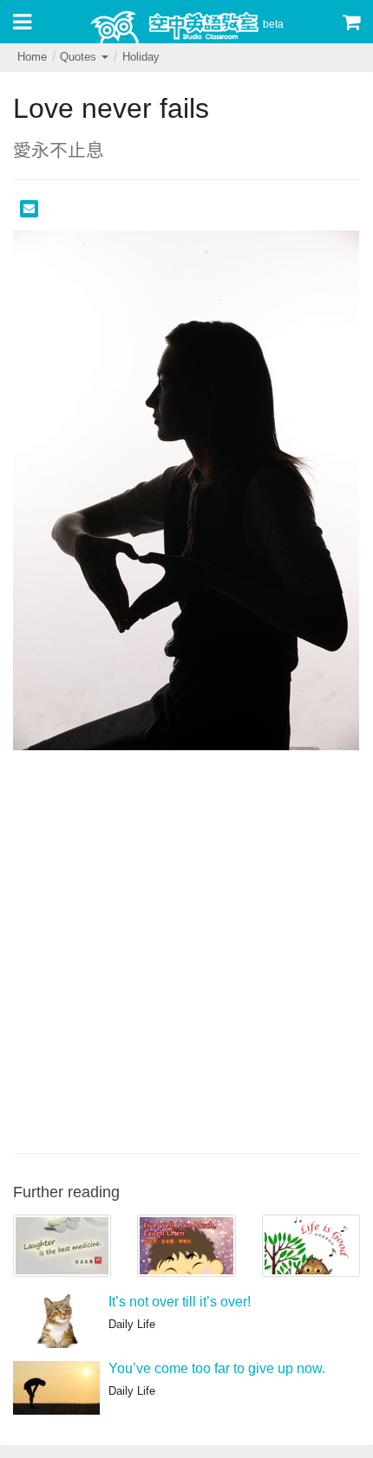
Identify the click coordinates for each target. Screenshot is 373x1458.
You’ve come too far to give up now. (216, 1368)
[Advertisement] (186, 949)
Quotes (80, 56)
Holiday (141, 56)
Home (32, 56)
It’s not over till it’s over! (179, 1301)
